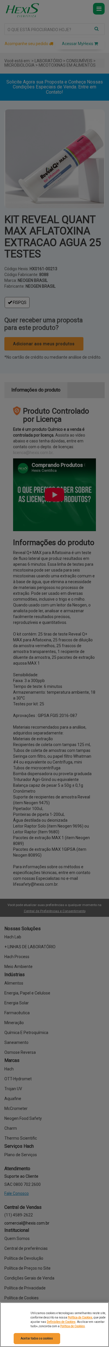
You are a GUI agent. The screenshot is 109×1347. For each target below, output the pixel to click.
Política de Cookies (80, 1317)
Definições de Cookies (61, 1321)
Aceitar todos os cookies (37, 1338)
